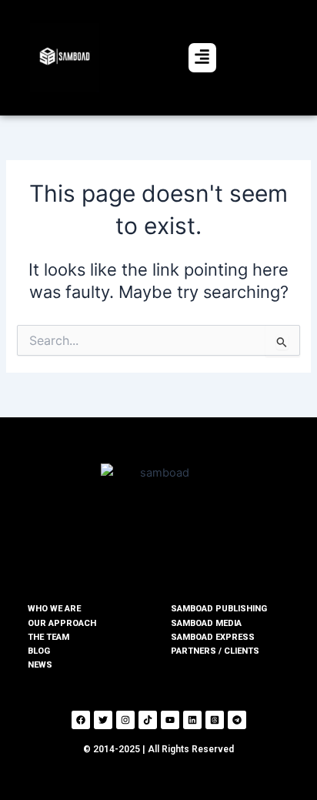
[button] (202, 58)
